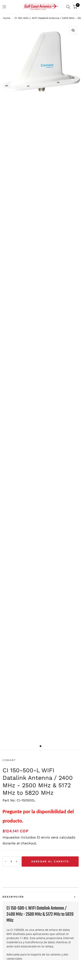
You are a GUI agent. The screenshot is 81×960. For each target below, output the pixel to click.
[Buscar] (68, 7)
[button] (41, 874)
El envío (43, 837)
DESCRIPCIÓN (13, 896)
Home (6, 18)
